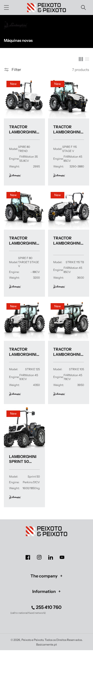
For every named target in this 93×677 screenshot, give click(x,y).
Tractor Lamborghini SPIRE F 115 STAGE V (67, 129)
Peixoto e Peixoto (32, 640)
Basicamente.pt (46, 644)
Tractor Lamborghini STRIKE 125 (22, 352)
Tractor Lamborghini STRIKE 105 (67, 352)
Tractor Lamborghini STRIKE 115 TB (67, 241)
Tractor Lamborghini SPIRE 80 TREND (24, 129)
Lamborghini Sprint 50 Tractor (22, 459)
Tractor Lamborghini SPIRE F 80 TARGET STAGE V (23, 241)
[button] (6, 7)
